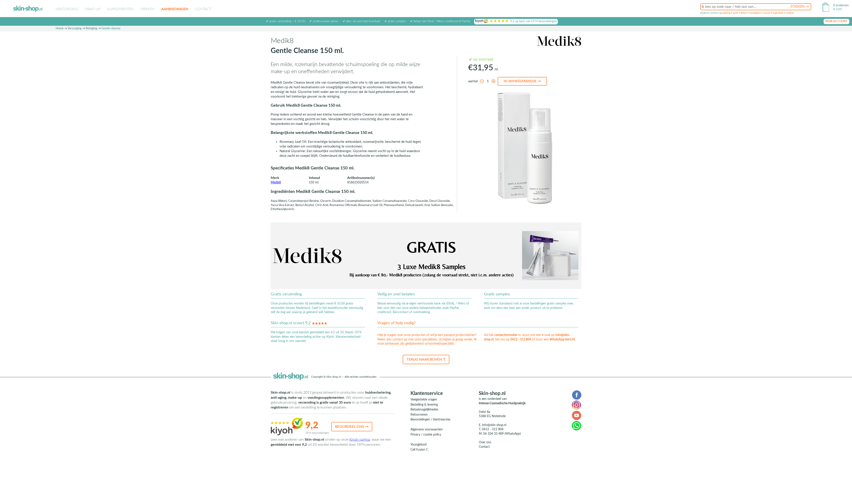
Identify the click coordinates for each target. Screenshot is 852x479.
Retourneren (419, 414)
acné (735, 13)
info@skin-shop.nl (494, 425)
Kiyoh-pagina (359, 439)
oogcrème (778, 13)
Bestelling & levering (424, 404)
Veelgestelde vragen (423, 399)
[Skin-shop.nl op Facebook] (576, 394)
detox (744, 13)
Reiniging (91, 28)
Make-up (92, 9)
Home (59, 28)
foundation (755, 13)
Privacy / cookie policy (425, 434)
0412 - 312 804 (520, 339)
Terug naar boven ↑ (426, 359)
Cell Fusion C (419, 449)
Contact (203, 9)
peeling (726, 13)
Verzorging (66, 9)
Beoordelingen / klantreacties (430, 419)
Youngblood (418, 444)
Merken (147, 9)
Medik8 (276, 182)
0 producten (841, 5)
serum (766, 13)
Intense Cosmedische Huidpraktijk (502, 403)
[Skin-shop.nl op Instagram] (576, 404)
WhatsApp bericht (562, 339)
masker (790, 13)
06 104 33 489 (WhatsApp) (502, 433)
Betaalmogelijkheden (424, 409)
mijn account (836, 21)
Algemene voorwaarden (426, 429)
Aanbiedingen (174, 9)
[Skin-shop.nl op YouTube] (576, 415)
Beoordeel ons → (352, 426)
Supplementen (120, 9)
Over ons (485, 442)
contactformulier (505, 335)
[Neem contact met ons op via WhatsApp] (576, 425)
